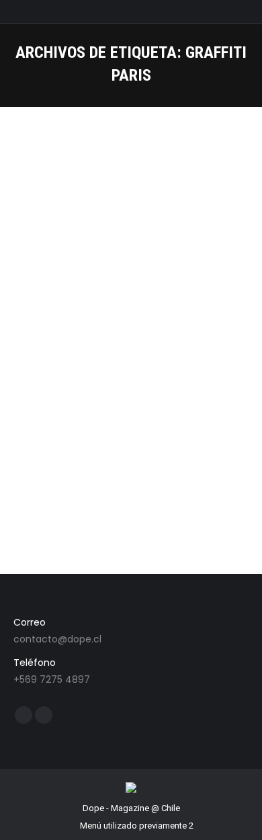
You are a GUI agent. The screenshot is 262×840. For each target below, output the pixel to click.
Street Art (154, 331)
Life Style (114, 331)
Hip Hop (76, 331)
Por (201, 331)
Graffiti (43, 331)
